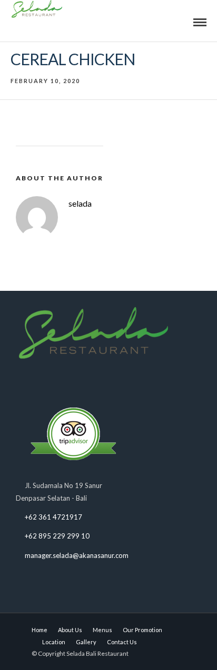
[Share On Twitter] (39, 628)
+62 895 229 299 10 (57, 536)
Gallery (86, 641)
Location (53, 641)
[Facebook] (26, 381)
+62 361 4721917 (53, 517)
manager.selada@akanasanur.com (77, 555)
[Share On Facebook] (24, 628)
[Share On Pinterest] (53, 628)
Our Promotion (142, 629)
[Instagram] (67, 381)
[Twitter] (47, 381)
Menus (102, 629)
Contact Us (122, 641)
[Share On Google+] (68, 628)
